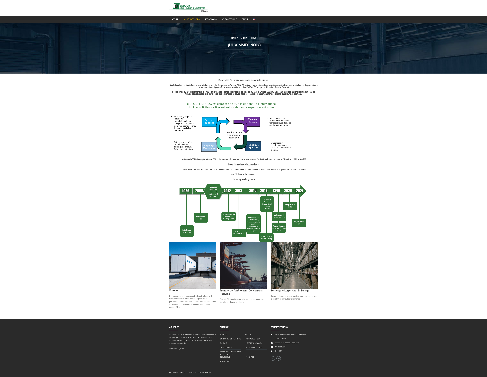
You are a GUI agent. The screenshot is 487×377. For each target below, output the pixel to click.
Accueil (223, 335)
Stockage (250, 357)
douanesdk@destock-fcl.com (287, 343)
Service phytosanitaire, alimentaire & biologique (230, 354)
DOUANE (223, 343)
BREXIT (248, 335)
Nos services (226, 347)
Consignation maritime (230, 339)
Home (233, 38)
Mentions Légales (176, 349)
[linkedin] (278, 358)
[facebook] (273, 358)
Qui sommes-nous (254, 347)
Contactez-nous (253, 339)
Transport (225, 361)
